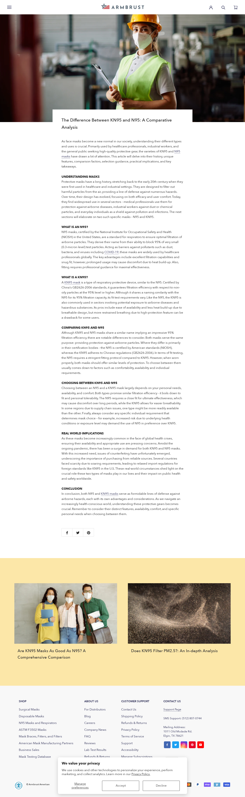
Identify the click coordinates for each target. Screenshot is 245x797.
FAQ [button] (87, 736)
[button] (122, 6)
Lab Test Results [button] (95, 750)
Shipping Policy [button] (132, 716)
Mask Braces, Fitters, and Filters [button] (40, 736)
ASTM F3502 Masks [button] (32, 730)
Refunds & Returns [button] (97, 757)
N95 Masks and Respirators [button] (38, 723)
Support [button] (127, 743)
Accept (121, 786)
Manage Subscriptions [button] (136, 757)
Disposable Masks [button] (31, 716)
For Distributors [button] (95, 709)
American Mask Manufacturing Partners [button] (46, 743)
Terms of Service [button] (132, 736)
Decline (161, 786)
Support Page (172, 709)
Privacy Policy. (140, 774)
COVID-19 (111, 252)
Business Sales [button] (29, 750)
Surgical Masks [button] (29, 709)
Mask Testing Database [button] (35, 757)
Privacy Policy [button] (130, 730)
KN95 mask (72, 282)
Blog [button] (87, 716)
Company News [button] (95, 730)
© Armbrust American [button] (38, 784)
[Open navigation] (9, 7)
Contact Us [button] (128, 709)
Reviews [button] (90, 743)
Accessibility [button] (129, 750)
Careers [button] (89, 723)
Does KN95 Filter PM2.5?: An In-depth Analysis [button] (174, 651)
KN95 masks (109, 494)
